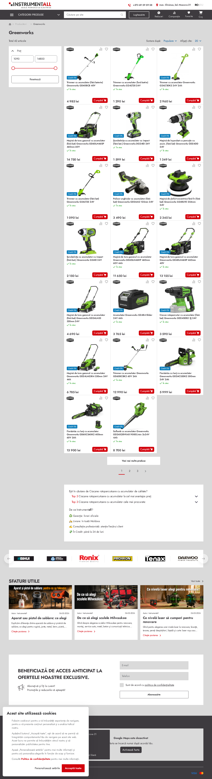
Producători (21, 24)
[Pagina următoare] (145, 471)
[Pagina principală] (30, 4)
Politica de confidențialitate (35, 759)
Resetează (35, 79)
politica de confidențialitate (159, 685)
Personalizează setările (47, 768)
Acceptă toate (73, 768)
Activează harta (130, 750)
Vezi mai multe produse (134, 460)
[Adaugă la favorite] (106, 49)
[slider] (13, 68)
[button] (122, 15)
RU (201, 5)
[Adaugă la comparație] (100, 49)
